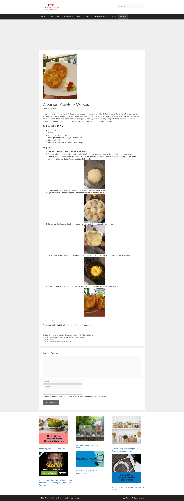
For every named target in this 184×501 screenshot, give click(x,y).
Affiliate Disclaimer (138, 498)
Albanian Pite (49, 339)
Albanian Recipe (68, 337)
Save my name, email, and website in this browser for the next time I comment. (75, 397)
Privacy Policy (125, 498)
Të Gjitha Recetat (87, 335)
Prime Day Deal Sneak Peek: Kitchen (53, 449)
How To (80, 16)
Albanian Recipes (79, 337)
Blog (58, 16)
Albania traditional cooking (53, 337)
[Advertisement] (92, 33)
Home (43, 16)
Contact (113, 16)
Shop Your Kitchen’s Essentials (96, 16)
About (51, 16)
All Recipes (67, 16)
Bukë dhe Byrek (50, 335)
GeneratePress (74, 498)
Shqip (122, 16)
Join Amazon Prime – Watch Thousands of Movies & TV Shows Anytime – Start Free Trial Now (55, 482)
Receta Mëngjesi (71, 335)
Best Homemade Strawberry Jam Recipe (58, 341)
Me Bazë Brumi (61, 335)
